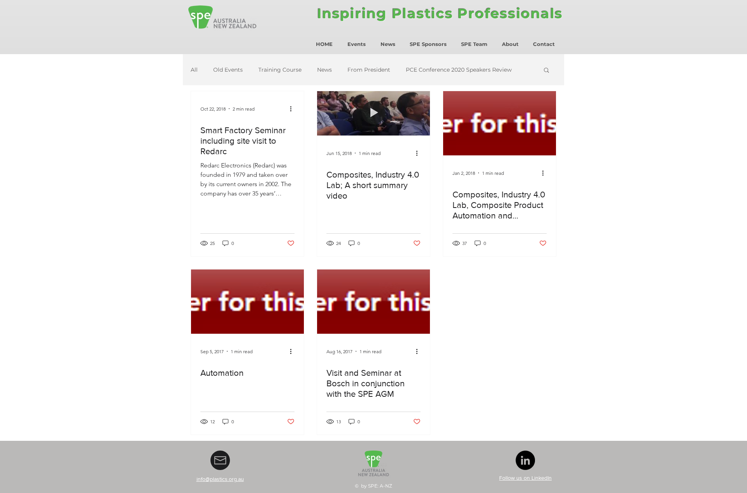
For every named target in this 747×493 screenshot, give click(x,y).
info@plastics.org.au (220, 479)
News (324, 70)
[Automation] (247, 301)
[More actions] (293, 108)
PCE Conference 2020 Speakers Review (459, 70)
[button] (546, 71)
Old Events (228, 70)
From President (368, 70)
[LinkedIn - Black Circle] (525, 460)
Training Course (280, 70)
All (194, 70)
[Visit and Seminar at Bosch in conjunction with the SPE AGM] (373, 301)
